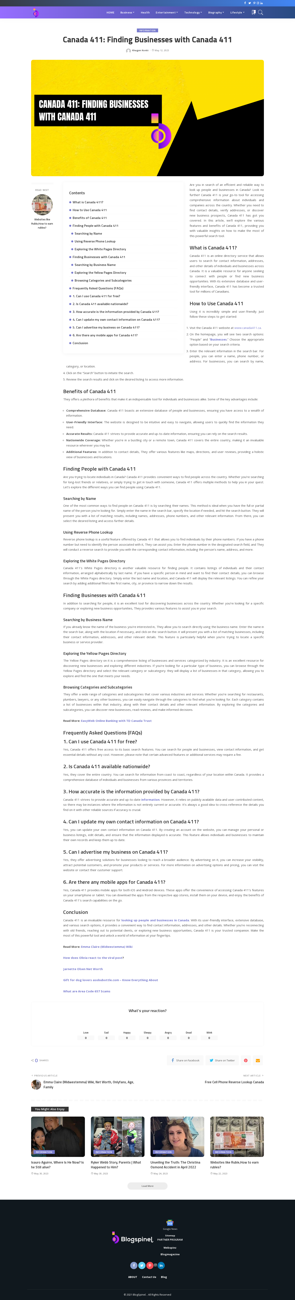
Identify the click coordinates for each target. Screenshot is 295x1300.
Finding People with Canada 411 (95, 225)
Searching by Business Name (95, 264)
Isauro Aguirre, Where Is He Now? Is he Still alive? (57, 1165)
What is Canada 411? (88, 202)
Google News (170, 1228)
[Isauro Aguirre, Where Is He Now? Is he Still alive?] (58, 1137)
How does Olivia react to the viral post (92, 958)
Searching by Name (88, 233)
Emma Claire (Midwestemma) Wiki (106, 947)
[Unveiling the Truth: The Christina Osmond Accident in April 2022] (177, 1137)
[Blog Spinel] (36, 12)
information (147, 30)
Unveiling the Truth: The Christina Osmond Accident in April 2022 (175, 1165)
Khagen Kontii (140, 50)
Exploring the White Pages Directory (100, 249)
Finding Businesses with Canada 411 (99, 256)
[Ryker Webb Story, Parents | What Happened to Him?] (118, 1137)
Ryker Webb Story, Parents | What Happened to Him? (116, 1165)
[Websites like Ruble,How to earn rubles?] (42, 204)
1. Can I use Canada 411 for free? (96, 296)
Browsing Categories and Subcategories (103, 280)
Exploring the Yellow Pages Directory (100, 272)
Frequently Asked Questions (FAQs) (98, 288)
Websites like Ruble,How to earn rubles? (42, 223)
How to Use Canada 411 (90, 210)
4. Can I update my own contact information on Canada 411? (116, 319)
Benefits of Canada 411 (90, 217)
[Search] (260, 12)
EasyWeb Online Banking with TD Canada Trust (116, 721)
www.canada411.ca (247, 328)
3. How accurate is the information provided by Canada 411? (116, 311)
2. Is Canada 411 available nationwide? (100, 303)
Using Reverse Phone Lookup (95, 241)
